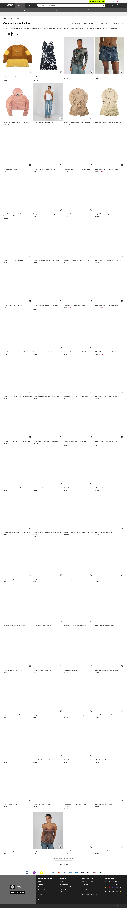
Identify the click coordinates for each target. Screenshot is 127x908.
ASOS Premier (42, 889)
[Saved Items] (113, 5)
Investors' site (63, 889)
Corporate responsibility (66, 887)
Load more (63, 864)
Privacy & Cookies (104, 906)
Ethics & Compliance (43, 899)
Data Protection (42, 897)
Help (39, 881)
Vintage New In (77, 23)
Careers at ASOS (64, 884)
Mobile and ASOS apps (87, 881)
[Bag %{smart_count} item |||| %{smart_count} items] (117, 5)
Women (11, 18)
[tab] (10, 10)
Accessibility (117, 906)
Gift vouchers (85, 884)
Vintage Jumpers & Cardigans (110, 23)
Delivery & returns (42, 887)
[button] (105, 887)
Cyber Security (63, 892)
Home (4, 18)
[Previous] (70, 23)
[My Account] (109, 5)
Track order (41, 884)
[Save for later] (30, 72)
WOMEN (20, 5)
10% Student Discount (43, 892)
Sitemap (40, 894)
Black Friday (85, 889)
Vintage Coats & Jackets (91, 23)
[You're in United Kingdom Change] (117, 1)
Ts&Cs (111, 906)
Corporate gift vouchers (87, 887)
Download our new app (97, 1)
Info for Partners (85, 892)
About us (62, 881)
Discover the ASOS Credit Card (89, 894)
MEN (29, 5)
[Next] (122, 23)
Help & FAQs (110, 1)
